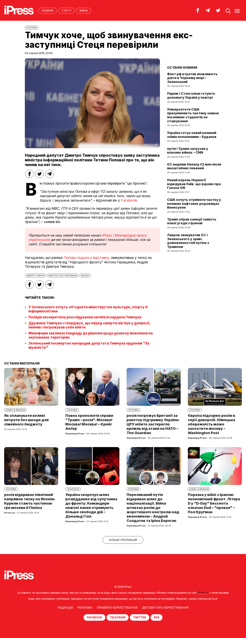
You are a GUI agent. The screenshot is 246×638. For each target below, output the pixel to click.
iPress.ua (203, 592)
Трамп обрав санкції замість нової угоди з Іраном (191, 221)
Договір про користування (165, 607)
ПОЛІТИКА (31, 27)
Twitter (139, 617)
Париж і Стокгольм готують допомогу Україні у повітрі (191, 95)
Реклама (84, 607)
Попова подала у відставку (86, 258)
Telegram (117, 617)
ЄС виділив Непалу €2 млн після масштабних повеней (194, 166)
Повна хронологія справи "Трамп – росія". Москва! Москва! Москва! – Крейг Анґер (89, 422)
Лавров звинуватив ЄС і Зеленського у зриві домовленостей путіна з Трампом (188, 241)
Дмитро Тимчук (35, 275)
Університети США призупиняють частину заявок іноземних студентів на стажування (193, 115)
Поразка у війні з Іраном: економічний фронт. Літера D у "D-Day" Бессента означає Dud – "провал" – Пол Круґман (214, 503)
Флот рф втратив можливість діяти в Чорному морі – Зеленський (192, 78)
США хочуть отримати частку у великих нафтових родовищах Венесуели (194, 203)
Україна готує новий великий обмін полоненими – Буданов (191, 135)
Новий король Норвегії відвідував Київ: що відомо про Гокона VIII (194, 184)
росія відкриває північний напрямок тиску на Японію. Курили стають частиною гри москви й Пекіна (29, 501)
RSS (156, 617)
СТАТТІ (66, 10)
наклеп (85, 275)
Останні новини (182, 67)
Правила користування (117, 607)
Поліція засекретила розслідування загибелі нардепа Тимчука (85, 317)
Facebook (129, 200)
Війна (83, 10)
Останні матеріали (22, 363)
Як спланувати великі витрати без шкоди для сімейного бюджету (26, 419)
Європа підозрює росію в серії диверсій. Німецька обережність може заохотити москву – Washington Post (211, 424)
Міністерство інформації (63, 275)
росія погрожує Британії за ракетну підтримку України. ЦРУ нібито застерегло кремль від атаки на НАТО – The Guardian (153, 424)
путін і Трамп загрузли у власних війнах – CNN (187, 150)
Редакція (65, 607)
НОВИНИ (47, 10)
